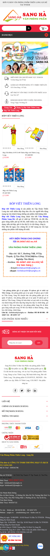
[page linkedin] (35, 390)
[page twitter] (22, 390)
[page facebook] (15, 390)
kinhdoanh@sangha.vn (17, 312)
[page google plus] (28, 390)
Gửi (38, 343)
